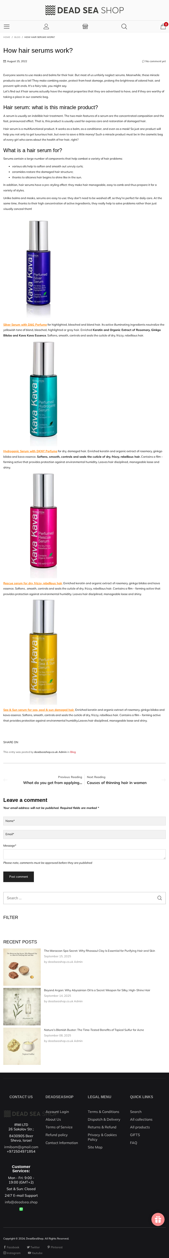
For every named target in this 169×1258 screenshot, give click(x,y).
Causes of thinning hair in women (117, 782)
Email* (10, 834)
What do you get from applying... (52, 782)
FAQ (133, 1142)
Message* (9, 845)
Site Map (95, 1147)
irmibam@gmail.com (21, 1147)
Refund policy (57, 1135)
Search (135, 1111)
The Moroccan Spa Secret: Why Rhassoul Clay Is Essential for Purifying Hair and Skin (99, 950)
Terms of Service (59, 1127)
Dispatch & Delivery (104, 1119)
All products (140, 1127)
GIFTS (135, 1135)
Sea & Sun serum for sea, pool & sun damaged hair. (38, 709)
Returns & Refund (102, 1127)
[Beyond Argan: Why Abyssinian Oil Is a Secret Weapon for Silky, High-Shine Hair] (22, 1006)
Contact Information (62, 1142)
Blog (73, 752)
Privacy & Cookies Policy (102, 1137)
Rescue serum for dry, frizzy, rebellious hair (32, 583)
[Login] (46, 26)
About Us (53, 1119)
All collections (141, 1119)
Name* (10, 821)
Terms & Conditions (103, 1111)
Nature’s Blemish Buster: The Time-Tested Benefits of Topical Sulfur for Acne (94, 1030)
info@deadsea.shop (21, 1202)
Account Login (57, 1111)
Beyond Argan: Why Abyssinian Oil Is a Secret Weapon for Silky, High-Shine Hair (97, 990)
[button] (160, 898)
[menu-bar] (6, 26)
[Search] (124, 26)
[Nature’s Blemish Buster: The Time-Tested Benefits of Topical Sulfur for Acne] (22, 1046)
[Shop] (85, 26)
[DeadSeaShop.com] (84, 10)
